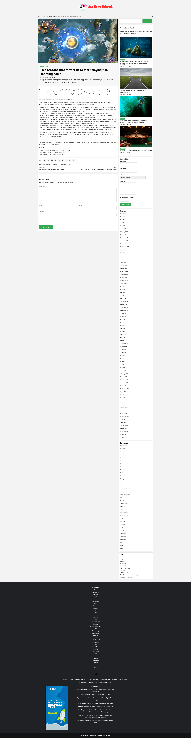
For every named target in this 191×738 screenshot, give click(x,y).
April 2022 (122, 368)
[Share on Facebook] (44, 160)
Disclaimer (122, 570)
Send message (125, 204)
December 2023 (124, 307)
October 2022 (123, 349)
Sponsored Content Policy (126, 577)
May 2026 (122, 223)
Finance (122, 470)
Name (41, 205)
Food (121, 473)
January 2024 (123, 304)
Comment (42, 186)
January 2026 (123, 235)
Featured (123, 148)
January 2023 (123, 340)
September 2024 (124, 280)
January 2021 (123, 407)
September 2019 (124, 437)
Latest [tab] (127, 28)
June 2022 (122, 362)
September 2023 (124, 316)
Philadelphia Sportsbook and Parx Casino (51, 168)
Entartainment (124, 461)
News (121, 509)
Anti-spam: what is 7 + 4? (126, 197)
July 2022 (122, 359)
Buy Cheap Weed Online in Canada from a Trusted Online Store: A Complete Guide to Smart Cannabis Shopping (135, 63)
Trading (122, 542)
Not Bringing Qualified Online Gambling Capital (53, 152)
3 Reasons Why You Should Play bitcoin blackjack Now (55, 150)
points (61, 164)
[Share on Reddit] (62, 160)
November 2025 (124, 241)
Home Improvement (125, 488)
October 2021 (123, 386)
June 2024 (122, 289)
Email (81, 205)
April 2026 (122, 226)
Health (122, 485)
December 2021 (124, 380)
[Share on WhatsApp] (55, 160)
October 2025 (123, 244)
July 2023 (122, 322)
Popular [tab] (122, 28)
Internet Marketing (125, 494)
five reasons (45, 164)
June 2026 (122, 220)
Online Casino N (124, 512)
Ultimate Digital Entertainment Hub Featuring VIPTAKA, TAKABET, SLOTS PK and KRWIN (136, 32)
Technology (123, 539)
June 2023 (122, 325)
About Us (122, 561)
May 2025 (122, 256)
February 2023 (124, 337)
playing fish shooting (54, 164)
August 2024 (123, 283)
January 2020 (123, 428)
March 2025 (123, 262)
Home (121, 559)
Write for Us (123, 563)
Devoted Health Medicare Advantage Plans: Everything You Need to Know (95, 721)
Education (123, 458)
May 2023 (122, 328)
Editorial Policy (124, 572)
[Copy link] (73, 160)
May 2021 (122, 401)
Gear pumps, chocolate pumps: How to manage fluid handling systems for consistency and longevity (95, 716)
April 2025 (122, 259)
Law (121, 497)
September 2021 (124, 389)
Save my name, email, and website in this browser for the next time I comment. (62, 222)
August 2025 (123, 250)
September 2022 (124, 352)
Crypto (122, 118)
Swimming (123, 536)
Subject (122, 175)
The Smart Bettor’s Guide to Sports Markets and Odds (136, 150)
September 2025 (124, 247)
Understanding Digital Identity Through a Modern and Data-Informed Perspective (95, 690)
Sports (122, 530)
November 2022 (124, 346)
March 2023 (123, 334)
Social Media (123, 527)
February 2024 (124, 301)
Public (122, 518)
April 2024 (122, 295)
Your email (123, 168)
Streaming (123, 533)
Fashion (122, 464)
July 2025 (122, 253)
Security (122, 524)
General (122, 59)
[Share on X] (48, 160)
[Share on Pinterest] (59, 160)
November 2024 (124, 274)
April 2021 (122, 404)
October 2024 (123, 277)
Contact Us (123, 557)
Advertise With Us (124, 566)
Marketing (123, 506)
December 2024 (124, 271)
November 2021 (124, 383)
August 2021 (123, 392)
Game (121, 476)
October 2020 (123, 413)
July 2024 (122, 286)
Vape (121, 548)
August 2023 (123, 319)
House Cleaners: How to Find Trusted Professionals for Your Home (95, 703)
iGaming (122, 491)
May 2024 (122, 292)
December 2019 (124, 431)
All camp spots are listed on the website (51, 154)
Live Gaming (123, 500)
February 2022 (124, 374)
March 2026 (123, 229)
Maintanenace (124, 503)
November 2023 (124, 310)
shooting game (67, 164)
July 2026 (122, 217)
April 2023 (122, 331)
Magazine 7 (100, 735)
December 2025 (124, 238)
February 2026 (124, 232)
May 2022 (122, 365)
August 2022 (123, 355)
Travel (121, 545)
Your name (123, 161)
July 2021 (122, 395)
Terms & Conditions (125, 568)
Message (122, 181)
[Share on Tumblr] (66, 160)
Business (122, 452)
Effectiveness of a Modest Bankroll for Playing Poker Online (99, 168)
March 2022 (123, 371)
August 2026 (123, 214)
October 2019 (123, 434)
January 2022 (123, 377)
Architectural (123, 446)
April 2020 (122, 419)
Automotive (123, 449)
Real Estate (123, 521)
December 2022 (124, 343)
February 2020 (124, 425)
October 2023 (123, 313)
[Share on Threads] (69, 160)
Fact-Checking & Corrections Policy (129, 575)
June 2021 (122, 398)
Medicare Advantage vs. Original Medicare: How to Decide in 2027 (95, 706)
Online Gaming (44, 66)
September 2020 (124, 416)
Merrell (123, 66)
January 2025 (123, 268)
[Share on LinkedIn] (52, 160)
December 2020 (124, 410)
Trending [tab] (132, 28)
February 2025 (124, 265)
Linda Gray (45, 77)
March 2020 (123, 422)
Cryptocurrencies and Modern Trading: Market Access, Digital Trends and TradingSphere (134, 121)
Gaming (122, 479)
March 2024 (123, 298)
